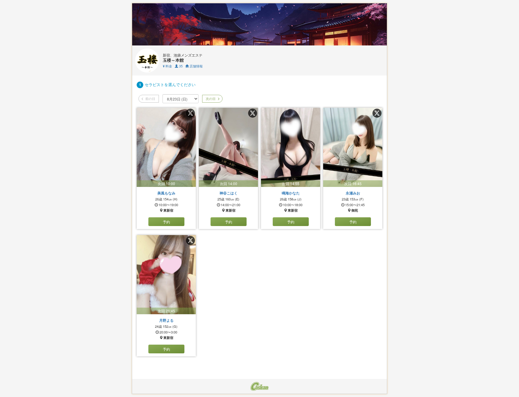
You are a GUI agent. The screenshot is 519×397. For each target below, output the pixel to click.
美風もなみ (166, 193)
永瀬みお (353, 193)
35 (180, 66)
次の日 (210, 98)
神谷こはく (229, 193)
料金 (167, 66)
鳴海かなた (291, 193)
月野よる (166, 320)
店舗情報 (196, 66)
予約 (166, 221)
